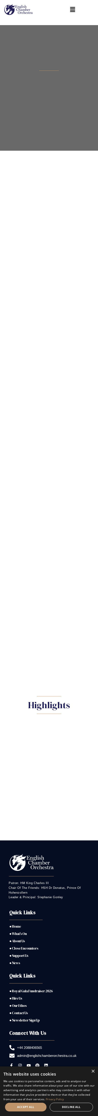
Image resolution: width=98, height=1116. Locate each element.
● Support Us (18, 955)
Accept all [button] (25, 1107)
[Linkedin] (46, 1065)
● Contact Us (18, 1012)
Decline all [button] (71, 1107)
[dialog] (49, 1091)
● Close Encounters (23, 948)
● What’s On (18, 933)
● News (14, 962)
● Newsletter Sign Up (24, 1020)
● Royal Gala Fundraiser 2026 (31, 990)
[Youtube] (29, 1065)
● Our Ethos (18, 1005)
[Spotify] (37, 1065)
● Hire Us (15, 998)
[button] (72, 10)
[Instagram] (20, 1065)
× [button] (93, 1071)
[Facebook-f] (11, 1065)
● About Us (17, 940)
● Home (15, 926)
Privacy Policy (55, 1099)
